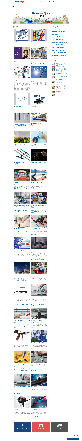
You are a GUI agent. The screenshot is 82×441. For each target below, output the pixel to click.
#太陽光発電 (20, 256)
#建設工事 (18, 210)
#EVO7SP (15, 348)
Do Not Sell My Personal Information (73, 436)
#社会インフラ (22, 210)
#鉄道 (18, 189)
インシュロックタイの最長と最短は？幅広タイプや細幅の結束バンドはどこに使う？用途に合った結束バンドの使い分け (22, 125)
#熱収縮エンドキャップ (22, 187)
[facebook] (53, 1)
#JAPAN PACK (23, 304)
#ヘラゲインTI (25, 188)
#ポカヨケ (21, 348)
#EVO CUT (65, 42)
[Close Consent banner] (81, 434)
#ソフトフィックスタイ (21, 303)
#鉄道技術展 (25, 189)
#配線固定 (53, 39)
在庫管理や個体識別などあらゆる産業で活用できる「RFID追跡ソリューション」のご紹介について (21, 206)
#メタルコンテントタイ (34, 211)
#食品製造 (15, 210)
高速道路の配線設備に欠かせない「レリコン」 (38, 364)
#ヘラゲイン (20, 188)
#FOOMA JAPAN (40, 211)
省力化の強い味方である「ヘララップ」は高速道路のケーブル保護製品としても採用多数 (39, 409)
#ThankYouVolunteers (43, 63)
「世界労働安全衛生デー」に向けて (36, 41)
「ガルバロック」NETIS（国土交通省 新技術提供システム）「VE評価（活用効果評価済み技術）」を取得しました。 (22, 251)
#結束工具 (18, 348)
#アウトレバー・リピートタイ (25, 186)
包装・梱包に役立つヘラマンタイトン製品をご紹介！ (22, 296)
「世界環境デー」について (18, 41)
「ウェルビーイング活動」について (19, 106)
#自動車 (53, 37)
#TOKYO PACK (54, 57)
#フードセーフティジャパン (25, 326)
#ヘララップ (15, 186)
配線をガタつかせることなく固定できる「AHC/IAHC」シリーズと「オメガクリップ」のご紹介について (39, 183)
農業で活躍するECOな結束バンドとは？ (20, 144)
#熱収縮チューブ (16, 187)
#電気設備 (21, 189)
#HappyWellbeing (63, 29)
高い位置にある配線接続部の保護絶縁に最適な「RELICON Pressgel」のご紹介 (21, 228)
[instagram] (51, 1)
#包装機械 (45, 211)
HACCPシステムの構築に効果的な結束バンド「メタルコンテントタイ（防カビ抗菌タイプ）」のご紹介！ (22, 320)
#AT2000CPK (16, 415)
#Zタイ (66, 55)
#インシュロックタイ (17, 211)
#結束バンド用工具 (33, 234)
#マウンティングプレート (17, 166)
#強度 (59, 44)
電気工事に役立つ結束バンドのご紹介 (60, 63)
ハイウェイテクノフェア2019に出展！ (36, 296)
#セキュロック (16, 303)
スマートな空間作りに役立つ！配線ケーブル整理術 (38, 144)
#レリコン (19, 186)
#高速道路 (35, 258)
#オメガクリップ (63, 36)
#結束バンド (26, 210)
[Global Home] (48, 1)
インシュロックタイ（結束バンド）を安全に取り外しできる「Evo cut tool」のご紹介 (39, 228)
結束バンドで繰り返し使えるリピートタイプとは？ (38, 162)
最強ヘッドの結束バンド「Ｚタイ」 (36, 386)
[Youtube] (49, 1)
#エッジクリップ (16, 188)
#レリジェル (15, 189)
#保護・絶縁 (42, 259)
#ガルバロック (16, 256)
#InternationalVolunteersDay (35, 63)
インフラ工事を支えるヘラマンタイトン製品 (37, 342)
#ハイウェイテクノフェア (42, 304)
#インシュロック (37, 259)
